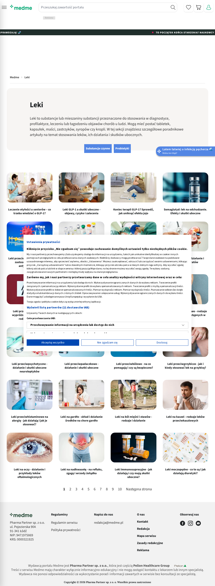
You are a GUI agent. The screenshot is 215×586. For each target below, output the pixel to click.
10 (120, 489)
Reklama (143, 550)
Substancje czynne (98, 148)
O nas (141, 515)
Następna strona (139, 489)
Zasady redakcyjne (150, 543)
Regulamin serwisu (64, 523)
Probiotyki (122, 148)
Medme (14, 77)
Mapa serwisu (146, 536)
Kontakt (142, 522)
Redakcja (143, 529)
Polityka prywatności (65, 530)
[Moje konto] (208, 7)
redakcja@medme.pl (108, 523)
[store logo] (21, 7)
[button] (4, 7)
